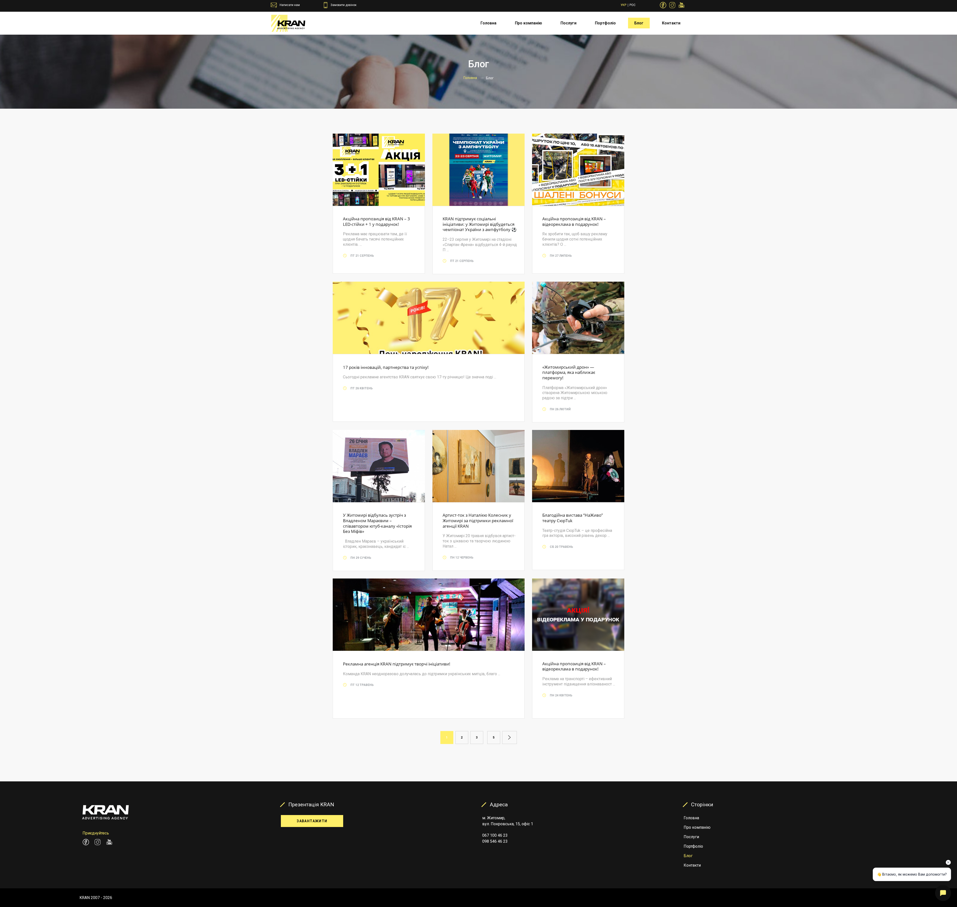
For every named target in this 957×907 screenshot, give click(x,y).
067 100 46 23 (495, 835)
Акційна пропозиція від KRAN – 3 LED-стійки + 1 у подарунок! (376, 221)
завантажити (312, 821)
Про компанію (528, 23)
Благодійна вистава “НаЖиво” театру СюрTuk (572, 517)
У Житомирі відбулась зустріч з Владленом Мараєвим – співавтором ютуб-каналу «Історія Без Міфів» (377, 523)
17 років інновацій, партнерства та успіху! (386, 367)
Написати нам (290, 5)
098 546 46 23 (495, 841)
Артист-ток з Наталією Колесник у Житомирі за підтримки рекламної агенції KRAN (478, 520)
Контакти (671, 23)
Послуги (568, 23)
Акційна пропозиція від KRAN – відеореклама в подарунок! (574, 221)
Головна (488, 23)
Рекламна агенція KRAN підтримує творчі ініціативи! (396, 664)
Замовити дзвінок (343, 5)
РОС (633, 5)
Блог (638, 23)
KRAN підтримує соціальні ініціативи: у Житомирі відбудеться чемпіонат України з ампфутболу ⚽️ (480, 224)
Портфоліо (605, 23)
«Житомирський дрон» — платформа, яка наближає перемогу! (568, 372)
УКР (623, 5)
